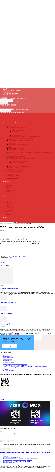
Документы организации (17, 129)
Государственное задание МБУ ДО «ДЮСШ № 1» (21, 140)
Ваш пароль (16, 101)
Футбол (7, 211)
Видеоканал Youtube (8, 357)
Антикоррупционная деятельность (11, 457)
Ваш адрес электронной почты (20, 109)
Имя (15, 433)
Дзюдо (7, 205)
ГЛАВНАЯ (5, 88)
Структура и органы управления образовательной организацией (24, 136)
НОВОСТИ (6, 89)
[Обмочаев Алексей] (3, 310)
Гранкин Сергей (5, 324)
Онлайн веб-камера (7, 360)
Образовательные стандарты (13, 150)
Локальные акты (15, 131)
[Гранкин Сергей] (3, 321)
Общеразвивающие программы (16, 148)
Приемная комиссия (10, 143)
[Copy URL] (33, 234)
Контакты (5, 217)
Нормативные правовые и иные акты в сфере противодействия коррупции (21, 458)
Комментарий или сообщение (6, 440)
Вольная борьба (9, 203)
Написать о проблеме (9, 346)
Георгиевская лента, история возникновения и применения (17, 460)
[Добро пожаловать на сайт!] (3, 299)
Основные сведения (10, 126)
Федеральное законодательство (19, 160)
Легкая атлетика (10, 207)
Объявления (6, 456)
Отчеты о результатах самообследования (21, 134)
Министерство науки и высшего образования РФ (15, 364)
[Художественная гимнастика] (6, 284)
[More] (38, 234)
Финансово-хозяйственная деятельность (15, 156)
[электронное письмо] (7, 234)
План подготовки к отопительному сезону (16, 154)
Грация (10, 257)
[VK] (22, 234)
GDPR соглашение (4, 441)
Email (1, 436)
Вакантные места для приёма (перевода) (18, 144)
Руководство (9, 172)
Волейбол (8, 202)
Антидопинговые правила (12, 167)
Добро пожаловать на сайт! (8, 302)
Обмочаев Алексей (6, 313)
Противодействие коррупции (13, 157)
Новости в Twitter (7, 356)
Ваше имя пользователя (19, 99)
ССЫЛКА (2, 399)
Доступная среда (10, 170)
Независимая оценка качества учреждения (16, 171)
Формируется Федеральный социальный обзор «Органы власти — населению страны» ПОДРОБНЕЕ (26, 452)
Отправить (5, 449)
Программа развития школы (18, 135)
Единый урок (6, 371)
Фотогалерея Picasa (7, 359)
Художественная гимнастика (13, 212)
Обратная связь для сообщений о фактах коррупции (21, 166)
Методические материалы (15, 165)
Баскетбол (8, 199)
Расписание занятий (11, 190)
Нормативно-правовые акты (18, 130)
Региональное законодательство (19, 161)
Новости (2, 285)
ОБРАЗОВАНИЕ (7, 92)
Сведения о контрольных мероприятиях (21, 132)
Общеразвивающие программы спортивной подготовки (22, 149)
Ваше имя (2, 431)
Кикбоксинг (9, 206)
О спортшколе (6, 181)
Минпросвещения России (9, 362)
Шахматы (8, 214)
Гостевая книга (6, 454)
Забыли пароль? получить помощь (8, 104)
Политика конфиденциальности (8, 105)
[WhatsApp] (2, 234)
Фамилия (17, 435)
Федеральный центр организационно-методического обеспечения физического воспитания (25, 366)
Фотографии (9, 187)
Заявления (2, 262)
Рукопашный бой (10, 210)
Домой (1, 223)
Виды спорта (5, 195)
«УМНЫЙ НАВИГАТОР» (12, 93)
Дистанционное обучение (12, 178)
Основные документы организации (17, 127)
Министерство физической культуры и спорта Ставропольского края (19, 367)
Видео (7, 189)
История (11, 139)
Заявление (8, 191)
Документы (11, 145)
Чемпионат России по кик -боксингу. (19, 256)
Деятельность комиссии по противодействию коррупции (22, 163)
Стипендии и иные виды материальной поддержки (21, 138)
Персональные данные (11, 174)
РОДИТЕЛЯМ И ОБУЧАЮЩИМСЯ (12, 90)
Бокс (7, 201)
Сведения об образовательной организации (12, 122)
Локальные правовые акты (17, 162)
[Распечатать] (12, 234)
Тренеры (8, 186)
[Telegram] (17, 234)
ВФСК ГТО (6, 369)
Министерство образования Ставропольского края (15, 365)
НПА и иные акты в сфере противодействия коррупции (22, 158)
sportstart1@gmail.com (14, 334)
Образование (9, 147)
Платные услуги (10, 176)
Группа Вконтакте (7, 355)
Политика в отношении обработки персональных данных (17, 461)
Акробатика (9, 198)
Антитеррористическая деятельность (15, 169)
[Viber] (27, 234)
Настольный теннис (10, 208)
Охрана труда (12, 141)
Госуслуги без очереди (8, 370)
